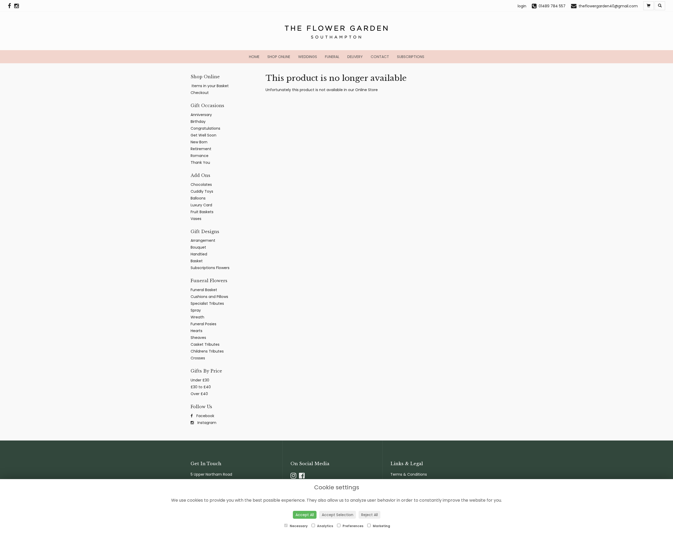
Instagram (206, 422)
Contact (380, 56)
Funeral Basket (204, 289)
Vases (196, 218)
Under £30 (200, 380)
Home (254, 56)
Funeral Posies (203, 324)
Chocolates (201, 184)
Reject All (369, 514)
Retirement (201, 148)
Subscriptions (410, 56)
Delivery (355, 56)
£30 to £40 (201, 387)
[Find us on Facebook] (11, 6)
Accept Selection (337, 514)
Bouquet (198, 247)
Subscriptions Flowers (210, 267)
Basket (197, 261)
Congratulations (205, 128)
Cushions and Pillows (209, 296)
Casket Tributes (205, 344)
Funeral (332, 56)
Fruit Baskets (202, 211)
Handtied (199, 254)
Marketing (381, 526)
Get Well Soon (203, 135)
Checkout (200, 92)
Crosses (198, 358)
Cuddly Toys (202, 191)
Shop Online (278, 56)
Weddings (307, 56)
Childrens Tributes (207, 351)
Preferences (352, 526)
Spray (196, 310)
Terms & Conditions (408, 474)
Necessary (298, 526)
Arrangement (203, 240)
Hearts (196, 330)
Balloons (198, 198)
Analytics (324, 526)
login (522, 6)
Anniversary (201, 114)
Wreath (197, 317)
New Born (199, 142)
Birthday (198, 121)
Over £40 (199, 393)
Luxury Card (201, 205)
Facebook (204, 415)
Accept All (304, 514)
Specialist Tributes (207, 303)
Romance (199, 155)
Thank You (200, 162)
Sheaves (198, 337)
